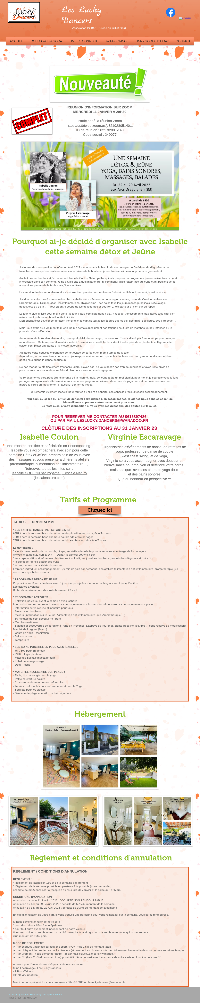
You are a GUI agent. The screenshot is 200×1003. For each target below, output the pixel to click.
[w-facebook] (185, 23)
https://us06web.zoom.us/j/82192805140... (100, 126)
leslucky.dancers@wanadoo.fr (97, 953)
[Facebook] (170, 12)
